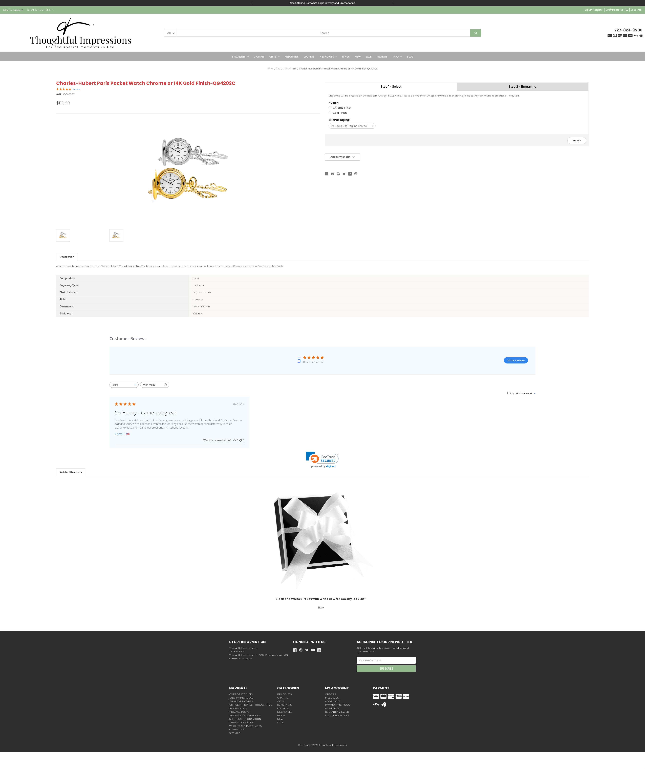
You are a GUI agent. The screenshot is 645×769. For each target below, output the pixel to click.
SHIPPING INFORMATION (245, 718)
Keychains (292, 56)
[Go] (475, 33)
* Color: (333, 103)
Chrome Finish (342, 107)
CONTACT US (237, 729)
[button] (322, 459)
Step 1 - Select (391, 86)
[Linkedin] (350, 173)
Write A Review (516, 360)
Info (396, 56)
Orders (330, 694)
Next (393, 3)
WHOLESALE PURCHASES (245, 725)
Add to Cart (322, 539)
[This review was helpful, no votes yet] (234, 440)
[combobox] (124, 385)
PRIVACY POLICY (239, 711)
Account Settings (337, 715)
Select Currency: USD (39, 10)
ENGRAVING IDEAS (241, 697)
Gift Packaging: (339, 120)
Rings (346, 56)
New (358, 56)
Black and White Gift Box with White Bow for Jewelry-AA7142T (321, 599)
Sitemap (234, 733)
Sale (369, 56)
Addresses (332, 701)
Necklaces (326, 56)
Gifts (272, 56)
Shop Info (636, 9)
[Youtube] (313, 650)
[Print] (338, 173)
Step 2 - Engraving (522, 86)
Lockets (309, 56)
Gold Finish (340, 112)
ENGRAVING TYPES (241, 701)
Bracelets (239, 56)
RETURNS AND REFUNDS (245, 715)
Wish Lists (332, 708)
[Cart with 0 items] (626, 9)
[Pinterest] (356, 173)
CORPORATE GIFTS (241, 694)
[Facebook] (326, 173)
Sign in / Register (594, 9)
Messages (332, 697)
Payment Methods (337, 704)
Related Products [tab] (70, 472)
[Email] (332, 173)
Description (66, 256)
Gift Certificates (614, 9)
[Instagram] (319, 650)
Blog (410, 56)
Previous (251, 3)
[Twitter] (344, 173)
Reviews (382, 56)
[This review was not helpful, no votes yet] (240, 440)
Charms (259, 56)
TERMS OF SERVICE (241, 722)
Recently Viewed (337, 711)
